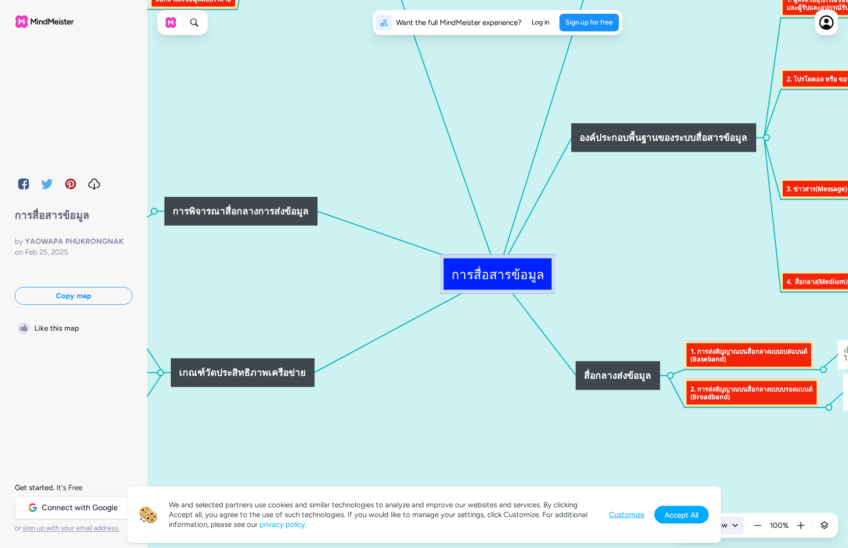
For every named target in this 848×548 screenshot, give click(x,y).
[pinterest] (71, 184)
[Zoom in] (801, 525)
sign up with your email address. (71, 528)
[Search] (194, 22)
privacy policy (282, 524)
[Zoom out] (758, 525)
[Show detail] (824, 525)
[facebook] (23, 184)
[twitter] (47, 184)
